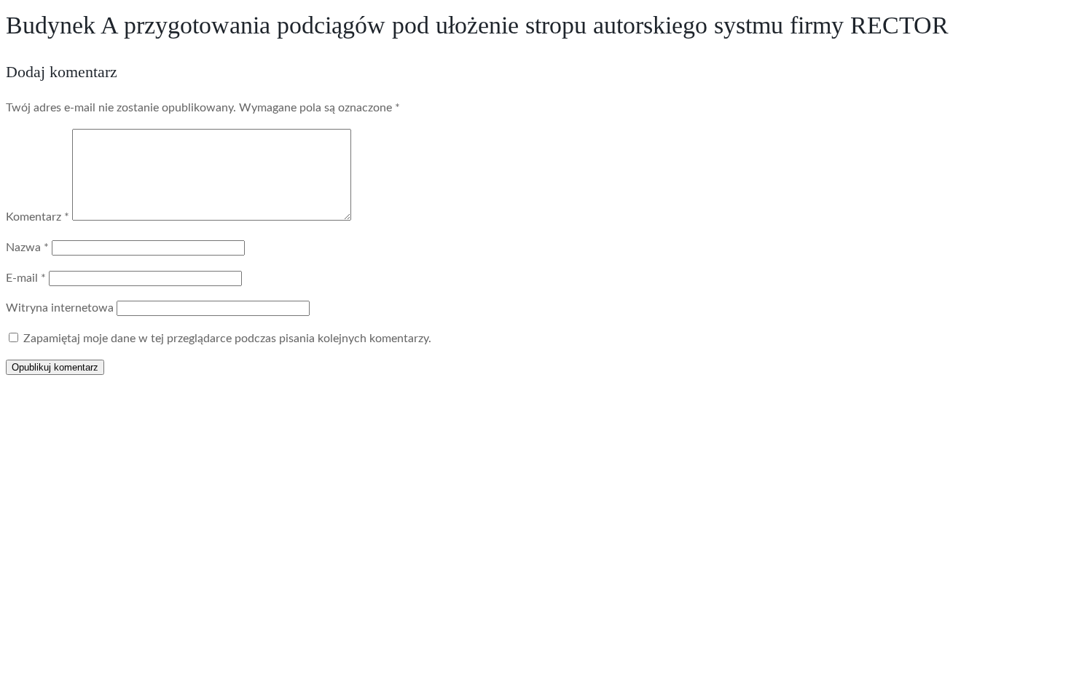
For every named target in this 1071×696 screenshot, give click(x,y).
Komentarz (37, 217)
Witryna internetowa (60, 308)
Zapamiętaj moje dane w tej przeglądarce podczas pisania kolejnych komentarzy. (227, 338)
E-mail (26, 278)
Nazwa (27, 247)
